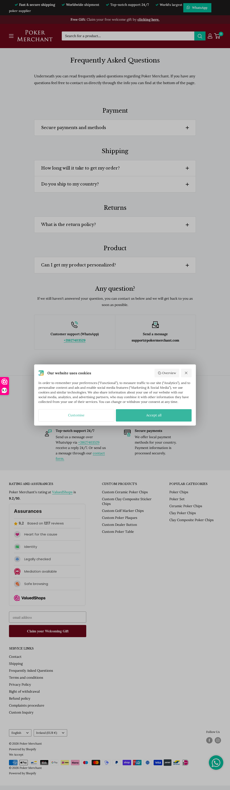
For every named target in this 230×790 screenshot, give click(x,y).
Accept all (153, 415)
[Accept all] (186, 373)
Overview (169, 373)
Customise (76, 415)
